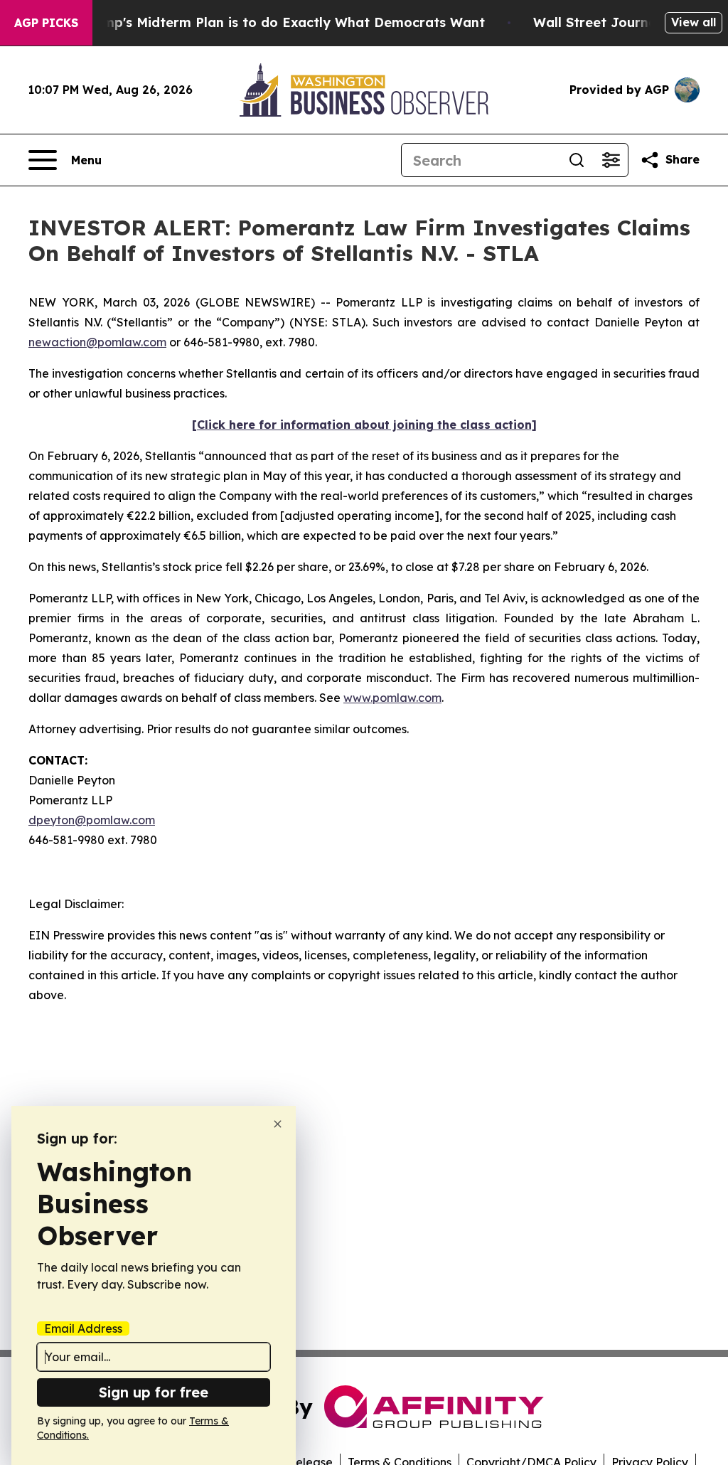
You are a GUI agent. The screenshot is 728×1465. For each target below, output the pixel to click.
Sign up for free (153, 1392)
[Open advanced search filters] (611, 160)
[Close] (277, 1124)
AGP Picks (46, 23)
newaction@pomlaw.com (97, 342)
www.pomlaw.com (392, 698)
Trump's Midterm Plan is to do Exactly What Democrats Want (283, 22)
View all (693, 22)
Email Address (83, 1328)
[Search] (577, 160)
